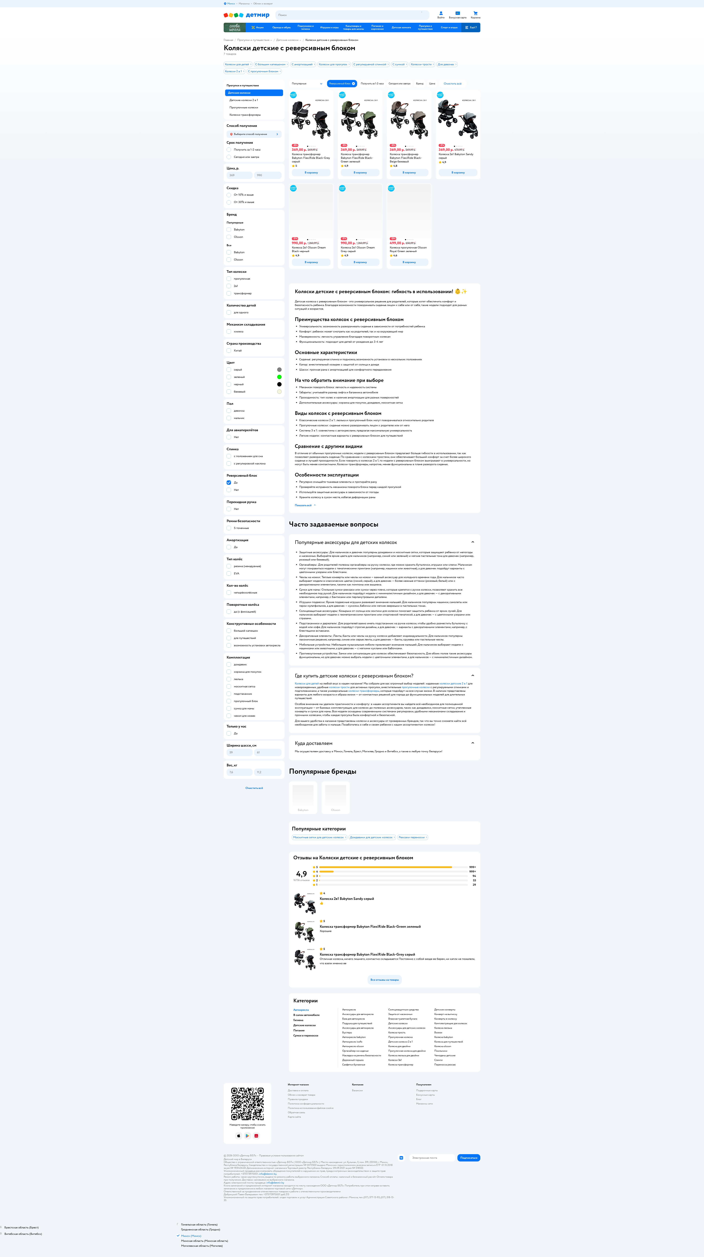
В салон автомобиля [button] (306, 1015)
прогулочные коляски (416, 687)
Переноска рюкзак (445, 1064)
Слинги (438, 1060)
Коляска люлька (443, 1028)
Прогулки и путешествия (253, 40)
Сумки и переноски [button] (305, 1035)
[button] (470, 27)
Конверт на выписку (445, 1014)
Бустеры (347, 1032)
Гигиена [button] (298, 1020)
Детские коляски (287, 40)
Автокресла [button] (301, 1010)
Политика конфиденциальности (306, 1103)
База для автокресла (353, 1018)
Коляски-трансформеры (245, 115)
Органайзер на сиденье (355, 1050)
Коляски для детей (307, 683)
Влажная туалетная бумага (402, 1018)
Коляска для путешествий (448, 1041)
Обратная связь (296, 1112)
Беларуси (246, 1159)
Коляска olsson (442, 1046)
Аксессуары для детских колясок (407, 1028)
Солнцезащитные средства (403, 1009)
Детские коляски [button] (304, 1025)
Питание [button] (299, 1030)
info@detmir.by (267, 1173)
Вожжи (438, 1032)
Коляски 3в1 (395, 1060)
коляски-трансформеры (363, 691)
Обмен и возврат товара (301, 1094)
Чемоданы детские (444, 1055)
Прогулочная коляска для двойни (407, 1050)
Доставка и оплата (298, 1090)
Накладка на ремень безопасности (361, 1055)
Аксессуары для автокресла (357, 1014)
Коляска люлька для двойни (403, 1055)
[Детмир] (247, 15)
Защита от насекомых (400, 1014)
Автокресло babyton (354, 1037)
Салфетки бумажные (353, 1064)
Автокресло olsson (353, 1046)
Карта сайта (294, 1116)
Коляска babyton (443, 1037)
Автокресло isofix (352, 1041)
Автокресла (349, 1009)
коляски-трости (339, 687)
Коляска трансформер (400, 1064)
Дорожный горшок (353, 1060)
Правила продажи (298, 1099)
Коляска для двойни (399, 1046)
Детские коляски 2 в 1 (400, 1041)
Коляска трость (396, 1032)
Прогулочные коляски (244, 107)
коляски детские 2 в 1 (453, 683)
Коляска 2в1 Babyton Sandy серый (347, 898)
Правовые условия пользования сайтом (281, 1155)
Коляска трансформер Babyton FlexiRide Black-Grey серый (367, 954)
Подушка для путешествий (357, 1023)
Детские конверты (444, 1009)
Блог (418, 1099)
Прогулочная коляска (400, 1037)
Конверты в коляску (445, 1018)
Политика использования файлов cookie (310, 1108)
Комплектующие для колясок (450, 1023)
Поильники (440, 1050)
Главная (228, 40)
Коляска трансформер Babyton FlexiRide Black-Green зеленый (370, 926)
